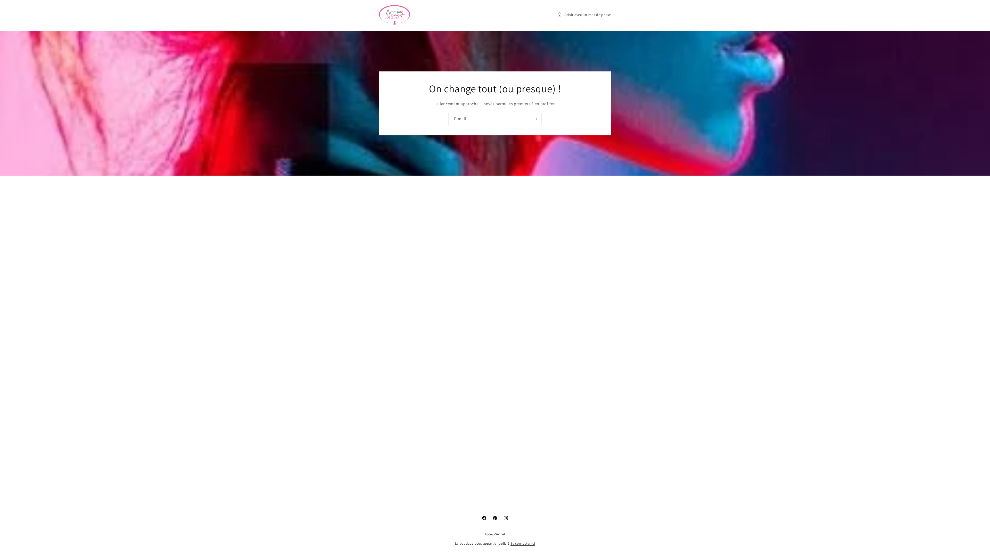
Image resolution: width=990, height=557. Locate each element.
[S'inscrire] (535, 119)
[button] (584, 15)
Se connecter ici (522, 543)
